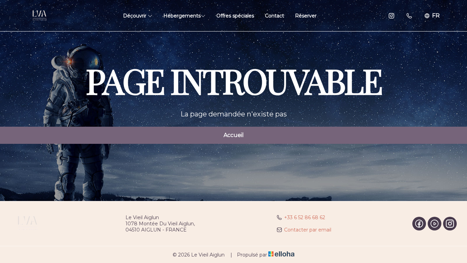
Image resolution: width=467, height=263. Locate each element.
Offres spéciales (235, 16)
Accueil (234, 135)
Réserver (306, 16)
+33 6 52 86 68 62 (304, 217)
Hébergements (182, 16)
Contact (274, 16)
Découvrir (135, 16)
